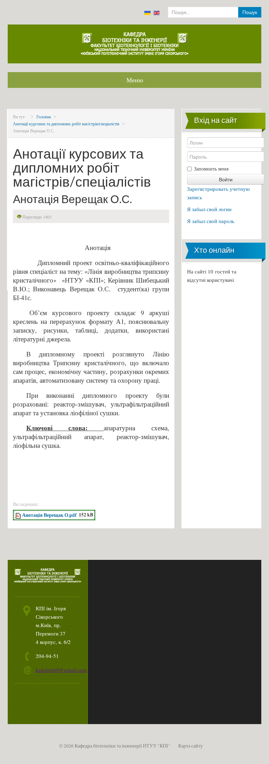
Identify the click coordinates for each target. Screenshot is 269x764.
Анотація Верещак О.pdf (49, 515)
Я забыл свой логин (209, 209)
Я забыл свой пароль (210, 220)
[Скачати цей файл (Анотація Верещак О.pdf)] (18, 515)
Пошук (249, 12)
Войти (226, 179)
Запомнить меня (211, 168)
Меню (134, 80)
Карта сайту (190, 746)
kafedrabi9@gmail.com (61, 669)
